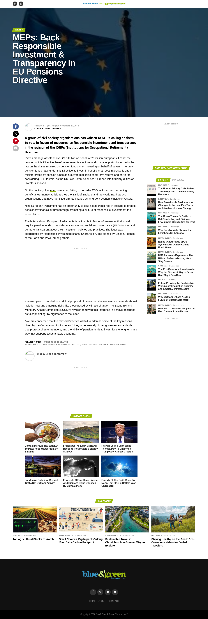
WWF (124, 345)
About (102, 601)
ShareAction (102, 345)
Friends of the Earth (56, 342)
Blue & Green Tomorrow (49, 128)
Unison (115, 345)
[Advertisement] (81, 271)
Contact (114, 601)
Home (92, 601)
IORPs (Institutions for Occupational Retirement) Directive (59, 345)
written (92, 138)
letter (53, 190)
